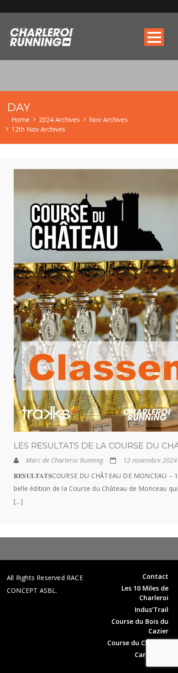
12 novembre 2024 (150, 460)
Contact (155, 576)
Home (20, 119)
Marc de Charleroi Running (64, 460)
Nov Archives (108, 119)
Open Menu (154, 37)
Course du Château (137, 642)
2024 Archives (59, 119)
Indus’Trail (151, 609)
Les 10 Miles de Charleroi (144, 593)
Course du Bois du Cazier (139, 626)
